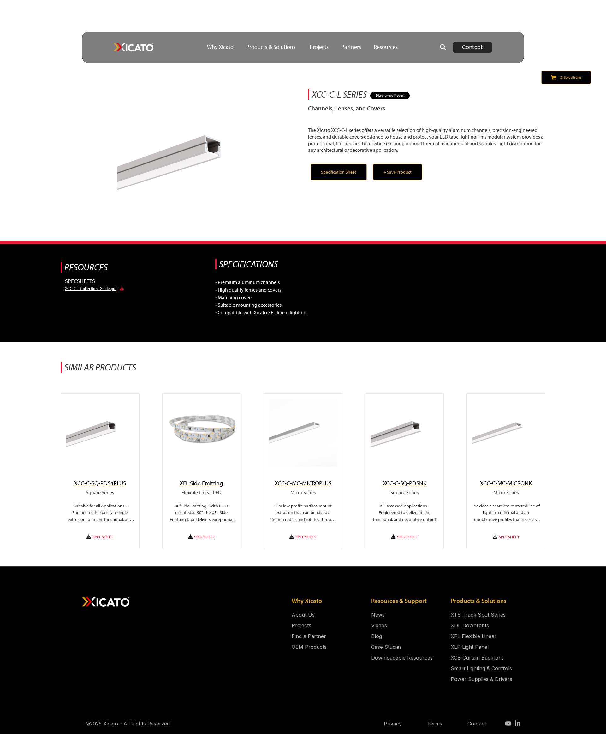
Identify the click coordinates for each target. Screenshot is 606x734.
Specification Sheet (338, 172)
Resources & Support (399, 601)
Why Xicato (307, 601)
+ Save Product (397, 172)
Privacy (393, 723)
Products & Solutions (478, 601)
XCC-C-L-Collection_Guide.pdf (90, 288)
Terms (434, 723)
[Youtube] (508, 723)
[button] (188, 160)
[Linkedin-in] (517, 723)
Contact (476, 723)
